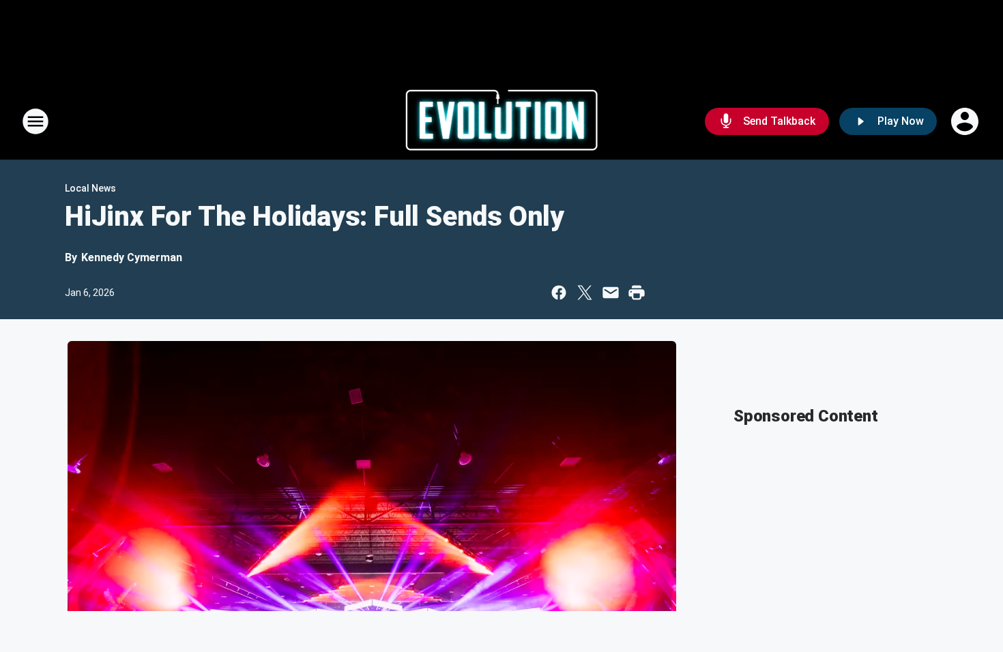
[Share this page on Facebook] (558, 292)
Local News (90, 188)
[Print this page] (636, 292)
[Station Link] (502, 121)
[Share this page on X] (584, 292)
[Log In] (966, 121)
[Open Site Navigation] (35, 121)
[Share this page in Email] (610, 292)
